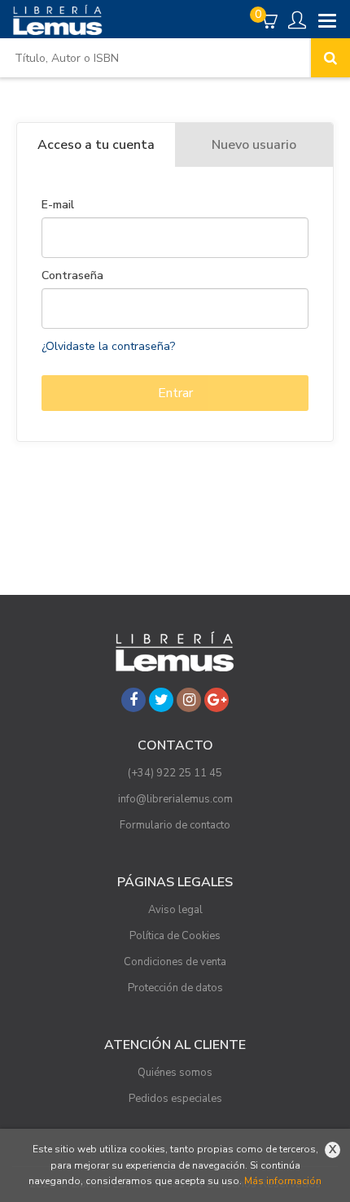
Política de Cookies (175, 936)
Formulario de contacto (175, 825)
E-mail (58, 205)
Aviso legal (175, 910)
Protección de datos (175, 988)
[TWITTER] (161, 700)
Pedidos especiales (175, 1098)
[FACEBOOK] (133, 700)
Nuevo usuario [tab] (254, 145)
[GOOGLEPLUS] (216, 700)
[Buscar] (330, 57)
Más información (283, 1180)
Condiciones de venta (175, 962)
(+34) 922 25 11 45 (175, 773)
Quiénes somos (175, 1072)
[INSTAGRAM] (189, 700)
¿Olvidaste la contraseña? (108, 346)
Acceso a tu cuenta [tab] (96, 145)
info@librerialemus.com (175, 799)
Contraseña (72, 276)
